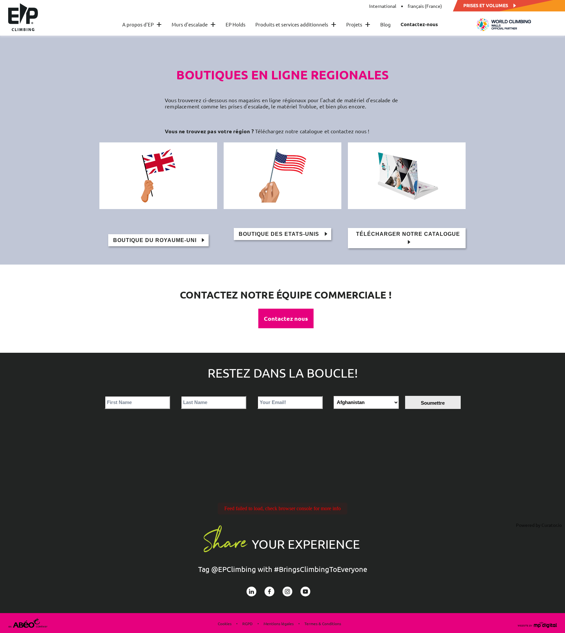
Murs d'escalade (194, 24)
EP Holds (236, 24)
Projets (358, 24)
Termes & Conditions (322, 623)
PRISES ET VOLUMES (485, 5)
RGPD (247, 623)
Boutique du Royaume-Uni (155, 240)
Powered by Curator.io (539, 525)
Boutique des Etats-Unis (280, 234)
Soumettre (433, 403)
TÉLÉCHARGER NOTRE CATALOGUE (408, 234)
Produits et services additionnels (295, 24)
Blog (385, 24)
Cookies (224, 623)
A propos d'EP (142, 24)
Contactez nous (286, 318)
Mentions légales (279, 623)
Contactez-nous (419, 24)
